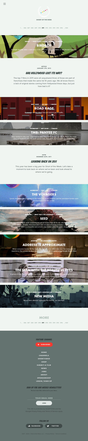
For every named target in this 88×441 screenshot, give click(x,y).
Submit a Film (44, 365)
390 (39, 28)
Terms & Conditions (61, 434)
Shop (44, 362)
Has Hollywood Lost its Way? (44, 72)
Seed (44, 218)
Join (44, 403)
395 (57, 28)
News (44, 368)
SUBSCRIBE (45, 344)
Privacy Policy (37, 411)
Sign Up (48, 381)
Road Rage (44, 108)
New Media (44, 296)
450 (66, 28)
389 (35, 28)
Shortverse (44, 359)
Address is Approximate (44, 245)
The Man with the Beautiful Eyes (44, 270)
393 (50, 28)
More (44, 317)
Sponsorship (44, 378)
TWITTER (55, 426)
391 (43, 28)
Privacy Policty (50, 434)
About (44, 375)
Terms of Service (51, 411)
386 (24, 28)
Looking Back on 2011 (44, 161)
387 (28, 28)
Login (39, 381)
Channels (44, 355)
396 (61, 28)
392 (46, 28)
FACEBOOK (36, 426)
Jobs (44, 371)
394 (54, 28)
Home (44, 352)
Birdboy (44, 45)
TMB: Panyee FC (44, 132)
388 (32, 28)
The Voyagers (44, 194)
